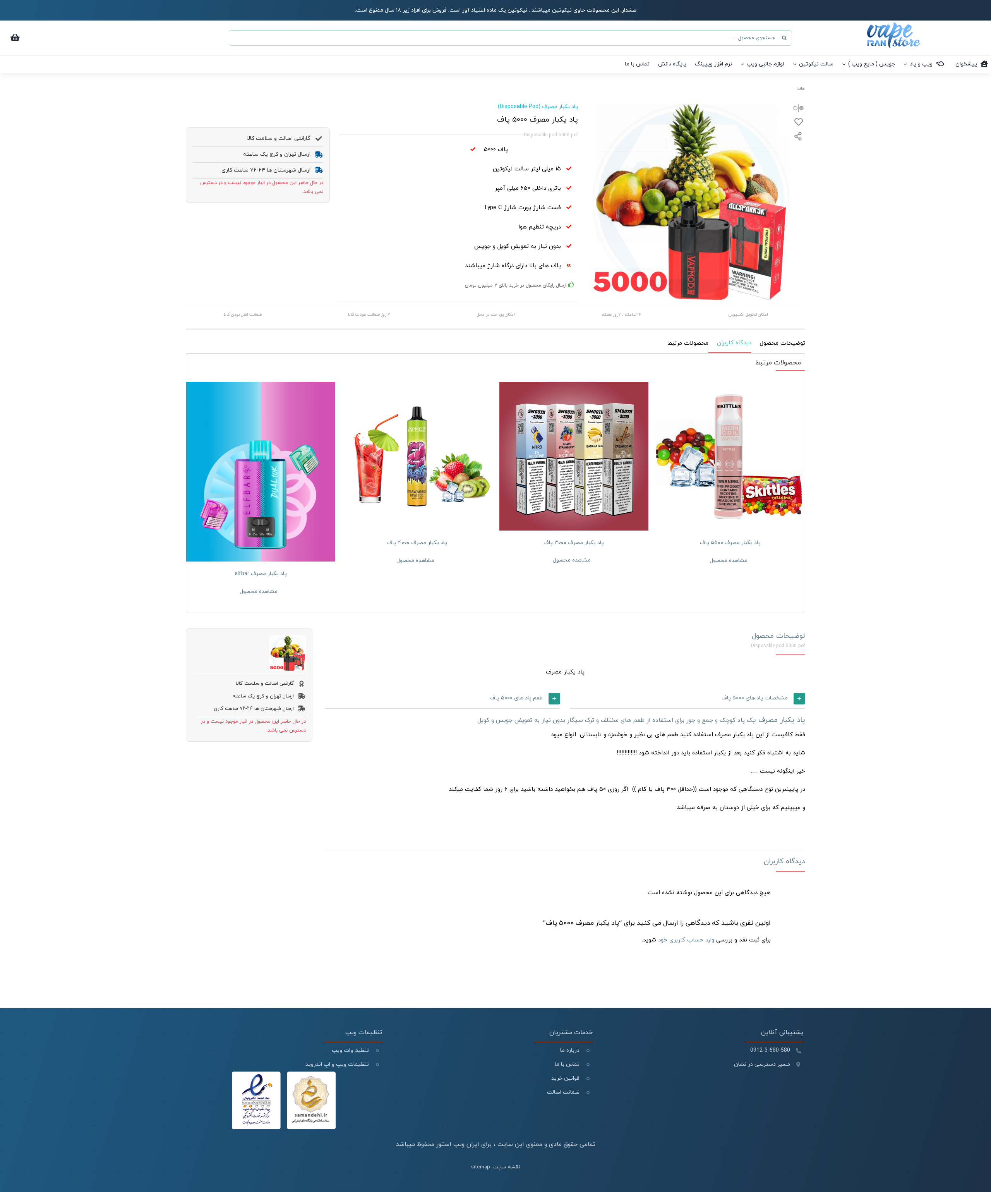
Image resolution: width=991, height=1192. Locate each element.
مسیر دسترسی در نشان (762, 1064)
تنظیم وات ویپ (350, 1050)
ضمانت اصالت (563, 1092)
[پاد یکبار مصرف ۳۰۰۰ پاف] (573, 456)
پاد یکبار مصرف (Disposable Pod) (538, 106)
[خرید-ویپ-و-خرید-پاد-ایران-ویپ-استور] (893, 25)
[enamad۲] (284, 1074)
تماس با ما (567, 1064)
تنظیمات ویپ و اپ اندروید (336, 1064)
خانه (800, 89)
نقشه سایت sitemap (495, 1167)
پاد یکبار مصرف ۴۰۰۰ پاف (417, 542)
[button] (687, 698)
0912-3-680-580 (770, 1050)
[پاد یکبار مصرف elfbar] (260, 472)
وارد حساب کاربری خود (686, 940)
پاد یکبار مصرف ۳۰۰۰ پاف (574, 542)
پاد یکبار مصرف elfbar (261, 573)
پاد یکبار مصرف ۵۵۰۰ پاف (730, 542)
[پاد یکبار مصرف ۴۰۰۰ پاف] (417, 456)
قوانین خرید (565, 1078)
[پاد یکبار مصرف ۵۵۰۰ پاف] (730, 456)
